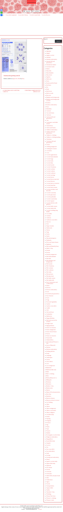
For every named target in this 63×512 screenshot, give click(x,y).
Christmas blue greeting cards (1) (11, 91)
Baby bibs (48, 71)
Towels (48, 484)
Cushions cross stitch (51, 219)
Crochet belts (49, 161)
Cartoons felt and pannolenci (50, 117)
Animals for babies (51, 64)
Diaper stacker (50, 226)
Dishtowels (49, 228)
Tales (47, 477)
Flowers (48, 287)
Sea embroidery (50, 451)
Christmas (48, 139)
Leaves (48, 359)
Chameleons (49, 125)
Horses (48, 333)
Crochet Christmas (51, 167)
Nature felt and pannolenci (53, 392)
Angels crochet (50, 55)
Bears (47, 81)
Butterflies (49, 109)
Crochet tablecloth (51, 208)
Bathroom (48, 79)
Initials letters (49, 340)
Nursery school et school (52, 400)
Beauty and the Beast (51, 83)
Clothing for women (51, 148)
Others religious (50, 412)
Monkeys (48, 382)
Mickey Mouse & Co (51, 378)
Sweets (48, 469)
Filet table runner (50, 278)
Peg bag (48, 418)
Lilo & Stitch (49, 361)
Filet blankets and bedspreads (50, 261)
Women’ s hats (50, 500)
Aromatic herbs (50, 66)
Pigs (47, 424)
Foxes (47, 297)
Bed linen (48, 85)
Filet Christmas (50, 266)
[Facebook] (1, 10)
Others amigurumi (51, 408)
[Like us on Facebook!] (36, 12)
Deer (47, 224)
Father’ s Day (49, 248)
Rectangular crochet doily (53, 435)
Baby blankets (49, 73)
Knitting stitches (50, 351)
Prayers (48, 431)
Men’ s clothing (50, 373)
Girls (47, 310)
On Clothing (49, 402)
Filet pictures (49, 274)
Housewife (49, 338)
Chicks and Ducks (51, 127)
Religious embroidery (52, 437)
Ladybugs (48, 355)
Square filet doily (50, 463)
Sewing (48, 455)
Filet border (49, 264)
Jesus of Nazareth (50, 345)
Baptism (48, 77)
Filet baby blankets (51, 256)
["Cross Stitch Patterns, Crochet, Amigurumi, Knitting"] (31, 2)
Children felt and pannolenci (50, 132)
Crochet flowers (46, 15)
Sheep (48, 459)
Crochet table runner (51, 206)
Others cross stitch (51, 410)
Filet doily (48, 272)
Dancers (48, 222)
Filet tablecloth (50, 280)
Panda (48, 416)
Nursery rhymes (50, 398)
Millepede (48, 380)
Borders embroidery (51, 104)
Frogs (47, 300)
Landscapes (49, 357)
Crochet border (50, 165)
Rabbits (48, 433)
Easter (48, 236)
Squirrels (48, 465)
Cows (47, 152)
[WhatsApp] (1, 12)
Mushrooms (49, 388)
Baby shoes (49, 75)
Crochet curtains (50, 169)
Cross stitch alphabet (11, 15)
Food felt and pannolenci (52, 293)
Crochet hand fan (50, 185)
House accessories (51, 335)
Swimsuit (48, 471)
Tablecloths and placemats (53, 475)
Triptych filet (49, 488)
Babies (48, 68)
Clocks (48, 144)
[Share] (1, 15)
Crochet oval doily (51, 192)
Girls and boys (50, 312)
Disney (48, 230)
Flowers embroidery (51, 289)
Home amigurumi (51, 329)
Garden (48, 304)
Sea (47, 447)
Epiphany (48, 244)
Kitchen (48, 347)
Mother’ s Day (50, 386)
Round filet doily (50, 441)
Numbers (48, 396)
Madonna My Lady (51, 369)
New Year (48, 394)
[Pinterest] (1, 7)
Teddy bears (49, 479)
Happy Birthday (50, 318)
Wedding (48, 494)
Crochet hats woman (51, 187)
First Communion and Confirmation (52, 283)
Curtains (48, 215)
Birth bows (49, 91)
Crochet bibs (49, 163)
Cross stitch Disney (23, 15)
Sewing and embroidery (52, 457)
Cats (47, 120)
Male (47, 371)
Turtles (48, 490)
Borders (48, 102)
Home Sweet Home (51, 331)
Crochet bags (49, 159)
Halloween (49, 316)
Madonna (48, 367)
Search (45, 39)
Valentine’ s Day (50, 492)
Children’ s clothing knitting (53, 137)
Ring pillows (49, 439)
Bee (47, 87)
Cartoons (48, 115)
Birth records (49, 93)
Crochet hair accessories (52, 183)
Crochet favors (50, 177)
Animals (48, 57)
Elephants (48, 240)
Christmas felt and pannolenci (51, 142)
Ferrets (48, 252)
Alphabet (48, 51)
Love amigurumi (50, 365)
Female (48, 250)
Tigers (47, 481)
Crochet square (50, 201)
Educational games (51, 238)
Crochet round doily (35, 15)
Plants (47, 426)
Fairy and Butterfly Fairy (52, 246)
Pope (47, 428)
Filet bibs (48, 258)
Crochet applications (51, 154)
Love (47, 363)
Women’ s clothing (51, 498)
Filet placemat (50, 276)
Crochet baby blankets (52, 156)
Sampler (48, 443)
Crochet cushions (50, 173)
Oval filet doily (50, 414)
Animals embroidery (51, 59)
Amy (23, 78)
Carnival (48, 111)
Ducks (48, 234)
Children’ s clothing (51, 135)
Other (47, 404)
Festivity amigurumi (51, 254)
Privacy (40, 509)
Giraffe (48, 308)
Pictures (48, 422)
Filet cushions (49, 270)
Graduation (49, 314)
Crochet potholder (51, 197)
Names (48, 390)
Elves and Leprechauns (52, 242)
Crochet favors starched (52, 179)
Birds (47, 89)
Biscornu (48, 95)
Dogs (47, 232)
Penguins (48, 420)
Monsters (48, 384)
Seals (47, 453)
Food (47, 291)
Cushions (48, 217)
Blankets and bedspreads (52, 97)
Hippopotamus (50, 325)
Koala (47, 353)
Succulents (49, 467)
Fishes (47, 285)
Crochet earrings (50, 175)
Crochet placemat (51, 194)
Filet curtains (49, 268)
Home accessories (51, 327)
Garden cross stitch (51, 306)
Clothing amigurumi (51, 146)
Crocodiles (49, 213)
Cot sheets (49, 150)
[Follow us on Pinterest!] (27, 12)
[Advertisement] (31, 26)
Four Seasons (49, 295)
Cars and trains (50, 113)
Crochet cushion (50, 171)
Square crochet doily (51, 461)
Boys (47, 106)
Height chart (49, 323)
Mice (47, 375)
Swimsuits (49, 473)
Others (48, 406)
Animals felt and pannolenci (50, 62)
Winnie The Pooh (50, 496)
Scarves (48, 445)
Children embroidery (51, 129)
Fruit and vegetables (51, 302)
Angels (48, 53)
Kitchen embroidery (51, 349)
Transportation (50, 486)
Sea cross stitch (50, 449)
